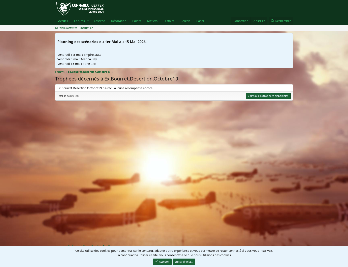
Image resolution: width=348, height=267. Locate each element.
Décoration (118, 21)
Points (136, 21)
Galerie (185, 21)
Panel (200, 21)
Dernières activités (66, 28)
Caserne (99, 21)
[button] (88, 21)
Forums (79, 21)
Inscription (86, 28)
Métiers (152, 21)
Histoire (169, 21)
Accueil (63, 21)
